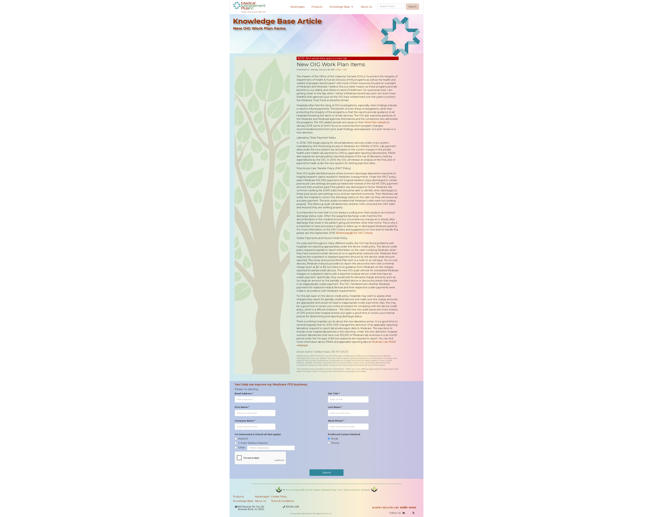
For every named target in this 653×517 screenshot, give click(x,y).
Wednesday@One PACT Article (354, 233)
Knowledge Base (243, 501)
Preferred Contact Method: (344, 434)
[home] (249, 7)
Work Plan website (375, 122)
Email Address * (244, 393)
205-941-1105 (292, 507)
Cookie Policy (279, 496)
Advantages (297, 6)
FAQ (339, 69)
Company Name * (245, 420)
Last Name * (335, 407)
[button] (341, 7)
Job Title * (334, 393)
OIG (345, 69)
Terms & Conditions (282, 501)
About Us (366, 6)
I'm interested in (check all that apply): (258, 434)
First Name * (242, 407)
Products (316, 6)
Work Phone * (336, 420)
